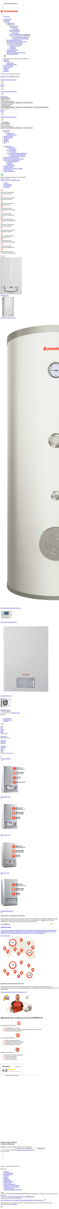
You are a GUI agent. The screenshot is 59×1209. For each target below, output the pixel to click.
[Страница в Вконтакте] (4, 1154)
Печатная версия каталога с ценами (16, 52)
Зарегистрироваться (6, 105)
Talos (2, 726)
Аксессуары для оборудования (15, 42)
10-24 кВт (3, 746)
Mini (2, 730)
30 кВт (2, 750)
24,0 (2, 749)
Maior (2, 732)
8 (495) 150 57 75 (5, 76)
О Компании (10, 62)
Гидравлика (13, 48)
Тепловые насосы (11, 51)
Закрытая (3, 742)
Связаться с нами (14, 76)
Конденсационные (15, 30)
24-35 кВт (3, 747)
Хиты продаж (7, 718)
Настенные (16, 29)
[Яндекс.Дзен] (6, 1163)
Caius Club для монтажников (8, 102)
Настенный (4, 736)
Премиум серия (8, 720)
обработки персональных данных (25, 1150)
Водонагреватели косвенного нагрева (17, 41)
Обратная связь (29, 1196)
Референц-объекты (12, 64)
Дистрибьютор (19, 102)
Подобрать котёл (8, 170)
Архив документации (12, 54)
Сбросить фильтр (6, 758)
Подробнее (14, 1204)
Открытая (3, 740)
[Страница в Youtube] (4, 1159)
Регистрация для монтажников (41, 107)
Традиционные (14, 26)
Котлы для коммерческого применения (20, 34)
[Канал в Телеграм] (5, 1157)
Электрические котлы (12, 49)
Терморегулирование (15, 45)
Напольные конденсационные (21, 38)
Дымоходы (13, 47)
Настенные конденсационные (21, 37)
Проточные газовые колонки (14, 40)
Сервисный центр (28, 102)
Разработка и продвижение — (36, 1200)
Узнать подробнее (5, 924)
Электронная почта (20, 1148)
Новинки (6, 721)
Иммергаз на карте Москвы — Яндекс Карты (29, 1075)
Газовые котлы (11, 23)
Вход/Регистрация (5, 98)
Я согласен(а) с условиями (18, 1150)
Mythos (2, 729)
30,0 (2, 751)
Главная (6, 182)
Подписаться (41, 1148)
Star (2, 728)
